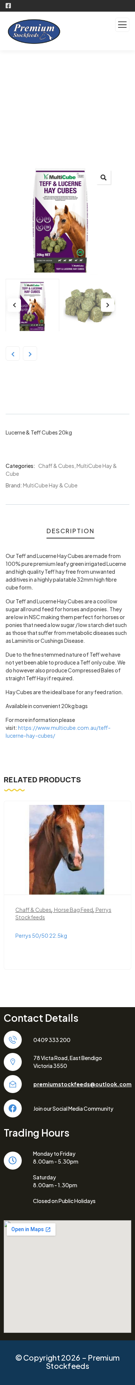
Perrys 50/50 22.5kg (41, 935)
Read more (71, 882)
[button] (103, 177)
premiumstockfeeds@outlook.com (82, 1084)
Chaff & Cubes (56, 465)
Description (70, 531)
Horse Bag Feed (73, 909)
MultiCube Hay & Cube (50, 485)
